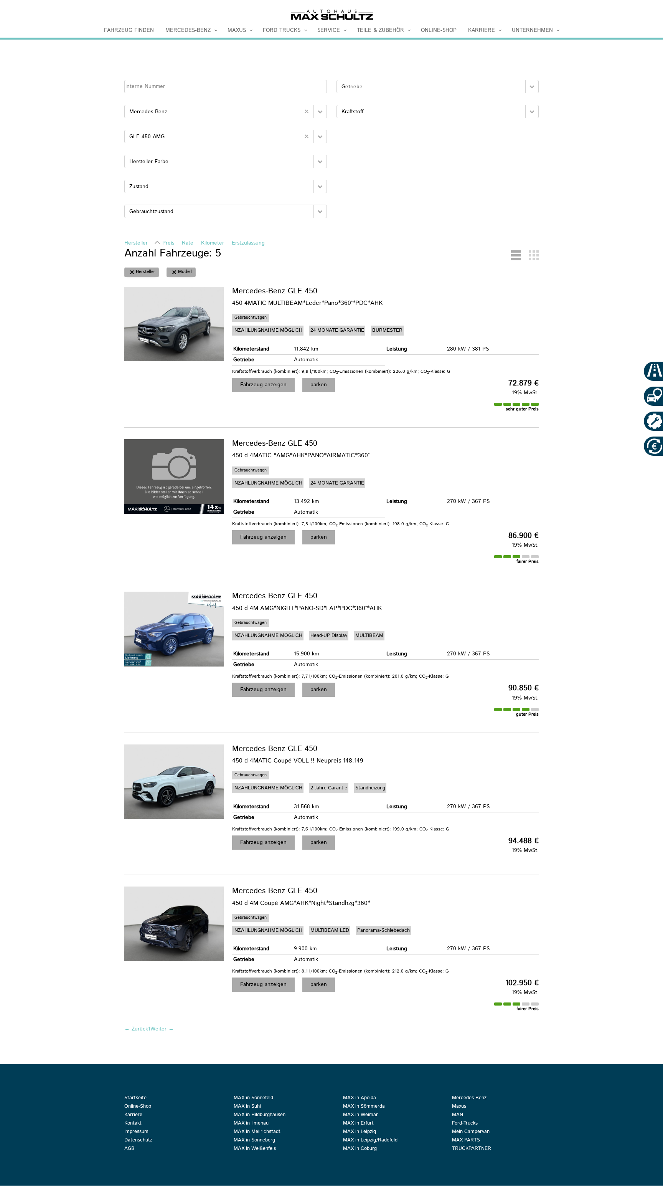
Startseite (135, 1098)
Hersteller (136, 243)
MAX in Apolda (359, 1098)
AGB (129, 1149)
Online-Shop (137, 1107)
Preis (168, 243)
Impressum (136, 1132)
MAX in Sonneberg (254, 1141)
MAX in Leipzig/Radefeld (370, 1141)
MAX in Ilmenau (251, 1124)
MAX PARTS (466, 1141)
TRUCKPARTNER (471, 1149)
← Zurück (136, 1029)
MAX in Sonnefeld (253, 1098)
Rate (187, 243)
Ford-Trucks (465, 1124)
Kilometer (212, 243)
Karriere (133, 1115)
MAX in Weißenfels (255, 1149)
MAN (457, 1115)
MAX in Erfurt (358, 1124)
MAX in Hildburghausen (259, 1115)
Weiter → (162, 1029)
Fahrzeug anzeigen (263, 385)
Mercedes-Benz (469, 1098)
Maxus (459, 1107)
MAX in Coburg (360, 1149)
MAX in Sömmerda (364, 1107)
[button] (320, 111)
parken (318, 385)
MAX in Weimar (360, 1115)
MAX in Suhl (247, 1107)
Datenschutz (138, 1141)
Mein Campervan (471, 1132)
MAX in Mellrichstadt (257, 1132)
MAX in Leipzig (359, 1132)
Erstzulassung (248, 243)
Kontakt (133, 1124)
